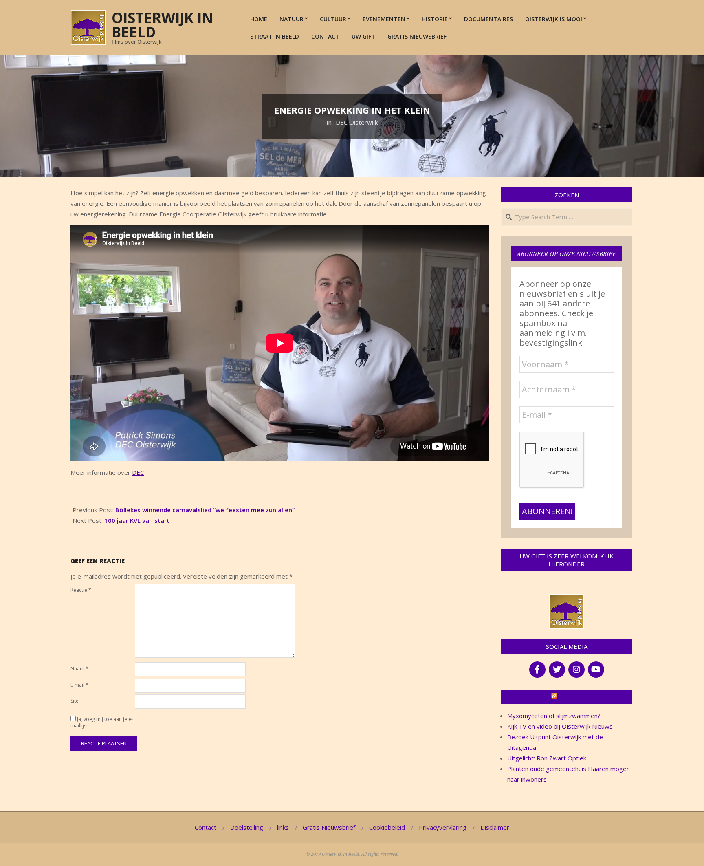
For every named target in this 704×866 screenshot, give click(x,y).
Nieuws (570, 697)
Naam (79, 668)
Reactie (80, 589)
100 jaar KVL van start (136, 520)
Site (74, 700)
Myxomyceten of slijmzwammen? (554, 716)
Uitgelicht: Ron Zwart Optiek (546, 758)
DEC (138, 472)
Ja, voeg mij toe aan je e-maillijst (101, 722)
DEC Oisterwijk (357, 122)
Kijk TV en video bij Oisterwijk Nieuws (560, 726)
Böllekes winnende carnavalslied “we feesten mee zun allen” (205, 510)
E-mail (79, 684)
